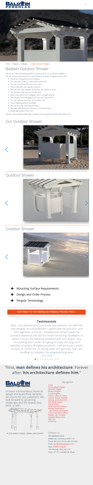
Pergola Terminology (30, 300)
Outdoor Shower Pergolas (57, 398)
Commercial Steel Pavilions (58, 413)
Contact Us (52, 421)
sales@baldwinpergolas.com (63, 444)
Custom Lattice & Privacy (57, 396)
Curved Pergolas (54, 393)
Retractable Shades (55, 402)
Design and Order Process (33, 294)
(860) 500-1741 (65, 449)
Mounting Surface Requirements (38, 288)
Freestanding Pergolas (56, 387)
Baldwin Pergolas (59, 447)
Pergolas (15, 64)
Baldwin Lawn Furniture (56, 415)
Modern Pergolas (54, 391)
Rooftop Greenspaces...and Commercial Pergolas (58, 409)
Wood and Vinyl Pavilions (57, 406)
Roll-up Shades (53, 404)
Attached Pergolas (55, 389)
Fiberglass (24, 64)
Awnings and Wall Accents (57, 400)
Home (8, 64)
